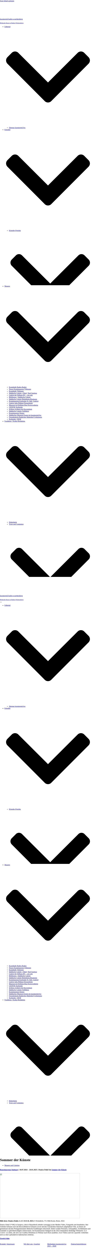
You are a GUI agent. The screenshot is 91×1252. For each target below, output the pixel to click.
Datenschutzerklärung (78, 1244)
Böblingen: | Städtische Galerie (20, 397)
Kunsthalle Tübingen (16, 391)
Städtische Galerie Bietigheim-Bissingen (23, 399)
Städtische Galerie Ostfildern (19, 411)
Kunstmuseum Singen (16, 413)
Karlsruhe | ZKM (15, 419)
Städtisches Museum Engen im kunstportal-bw (25, 415)
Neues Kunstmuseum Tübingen (20, 389)
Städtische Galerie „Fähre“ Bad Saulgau (23, 393)
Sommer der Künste (59, 1170)
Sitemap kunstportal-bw (17, 128)
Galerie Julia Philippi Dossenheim (21, 403)
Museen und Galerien (12, 1165)
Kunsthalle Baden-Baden (18, 387)
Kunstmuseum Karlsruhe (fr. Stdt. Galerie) (24, 401)
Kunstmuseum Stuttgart (9, 1170)
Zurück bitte (5, 1238)
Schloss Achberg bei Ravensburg (20, 409)
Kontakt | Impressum (7, 1244)
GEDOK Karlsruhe (16, 407)
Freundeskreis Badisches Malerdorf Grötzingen (25, 417)
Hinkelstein (13, 522)
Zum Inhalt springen (7, 1)
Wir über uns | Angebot (32, 1244)
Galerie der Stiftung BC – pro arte (21, 395)
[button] (48, 77)
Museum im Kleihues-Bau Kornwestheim (23, 405)
